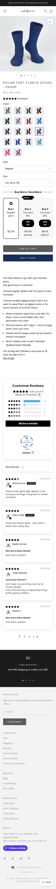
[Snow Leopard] (18, 110)
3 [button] (29, 636)
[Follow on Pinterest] (28, 858)
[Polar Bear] (28, 142)
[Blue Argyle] (18, 142)
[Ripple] (39, 142)
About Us (8, 773)
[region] (28, 665)
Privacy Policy (10, 758)
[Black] (7, 121)
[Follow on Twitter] (12, 858)
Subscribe (15, 721)
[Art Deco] (18, 152)
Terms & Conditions (14, 763)
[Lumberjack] (39, 110)
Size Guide (8, 788)
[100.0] (27, 442)
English (26, 872)
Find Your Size (10, 753)
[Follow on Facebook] (4, 858)
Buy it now (28, 258)
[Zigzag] (18, 121)
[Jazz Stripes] (39, 121)
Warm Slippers (11, 808)
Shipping (7, 743)
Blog (5, 778)
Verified (26, 452)
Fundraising (9, 783)
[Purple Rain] (7, 131)
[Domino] (7, 142)
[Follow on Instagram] (20, 858)
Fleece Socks (10, 798)
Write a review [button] (28, 423)
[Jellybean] (28, 121)
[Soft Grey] (7, 110)
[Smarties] (28, 110)
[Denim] (39, 131)
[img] (12, 479)
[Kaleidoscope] (7, 152)
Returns (7, 748)
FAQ (5, 738)
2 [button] (24, 636)
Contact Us (9, 733)
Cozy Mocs (9, 813)
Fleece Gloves (10, 818)
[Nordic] (18, 131)
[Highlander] (28, 131)
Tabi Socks (9, 803)
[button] (10, 98)
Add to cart (28, 248)
